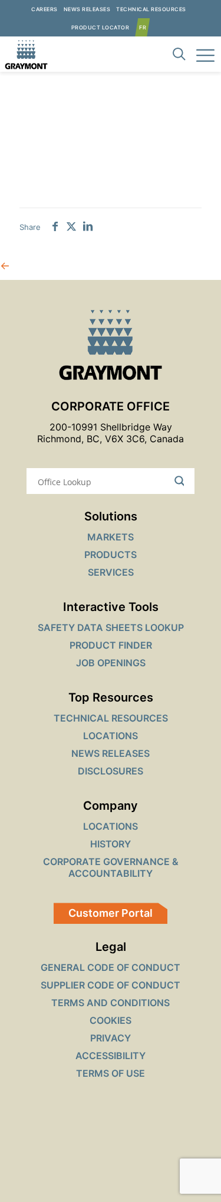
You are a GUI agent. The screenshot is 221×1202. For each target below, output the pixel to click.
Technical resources (151, 9)
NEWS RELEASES (110, 753)
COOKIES (110, 1020)
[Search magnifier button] (181, 481)
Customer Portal (110, 913)
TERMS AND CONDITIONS (110, 1003)
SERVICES (111, 572)
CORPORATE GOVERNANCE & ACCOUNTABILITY (111, 867)
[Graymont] (24, 54)
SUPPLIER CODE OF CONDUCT (110, 985)
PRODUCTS (110, 554)
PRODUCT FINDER (111, 645)
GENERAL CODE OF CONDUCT (110, 967)
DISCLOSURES (110, 771)
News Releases (87, 9)
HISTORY (110, 844)
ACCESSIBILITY (110, 1055)
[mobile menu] (205, 54)
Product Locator (100, 27)
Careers (44, 9)
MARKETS (110, 537)
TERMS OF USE (110, 1073)
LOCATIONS (110, 736)
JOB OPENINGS (111, 663)
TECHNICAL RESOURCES (111, 718)
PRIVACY (110, 1038)
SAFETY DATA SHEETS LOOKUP (111, 627)
